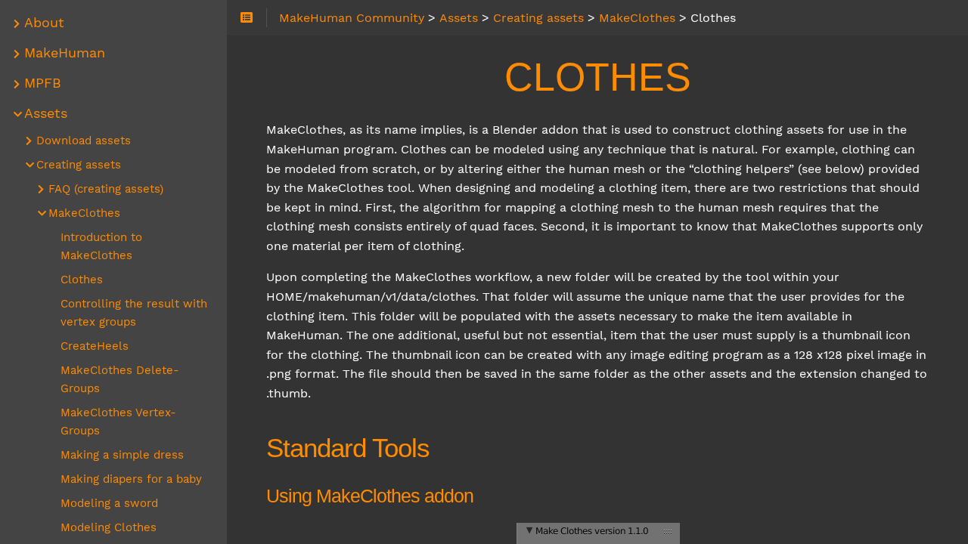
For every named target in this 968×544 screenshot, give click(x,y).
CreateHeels (94, 346)
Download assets (83, 140)
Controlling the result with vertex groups (133, 313)
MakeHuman (64, 52)
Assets (45, 113)
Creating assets (78, 165)
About (44, 22)
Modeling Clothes (108, 527)
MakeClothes (84, 213)
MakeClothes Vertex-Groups (118, 421)
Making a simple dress (122, 455)
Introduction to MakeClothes (101, 246)
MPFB (42, 83)
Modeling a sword (109, 503)
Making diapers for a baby (131, 479)
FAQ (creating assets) (105, 189)
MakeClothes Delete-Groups (119, 379)
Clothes (81, 279)
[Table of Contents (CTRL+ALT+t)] (247, 18)
